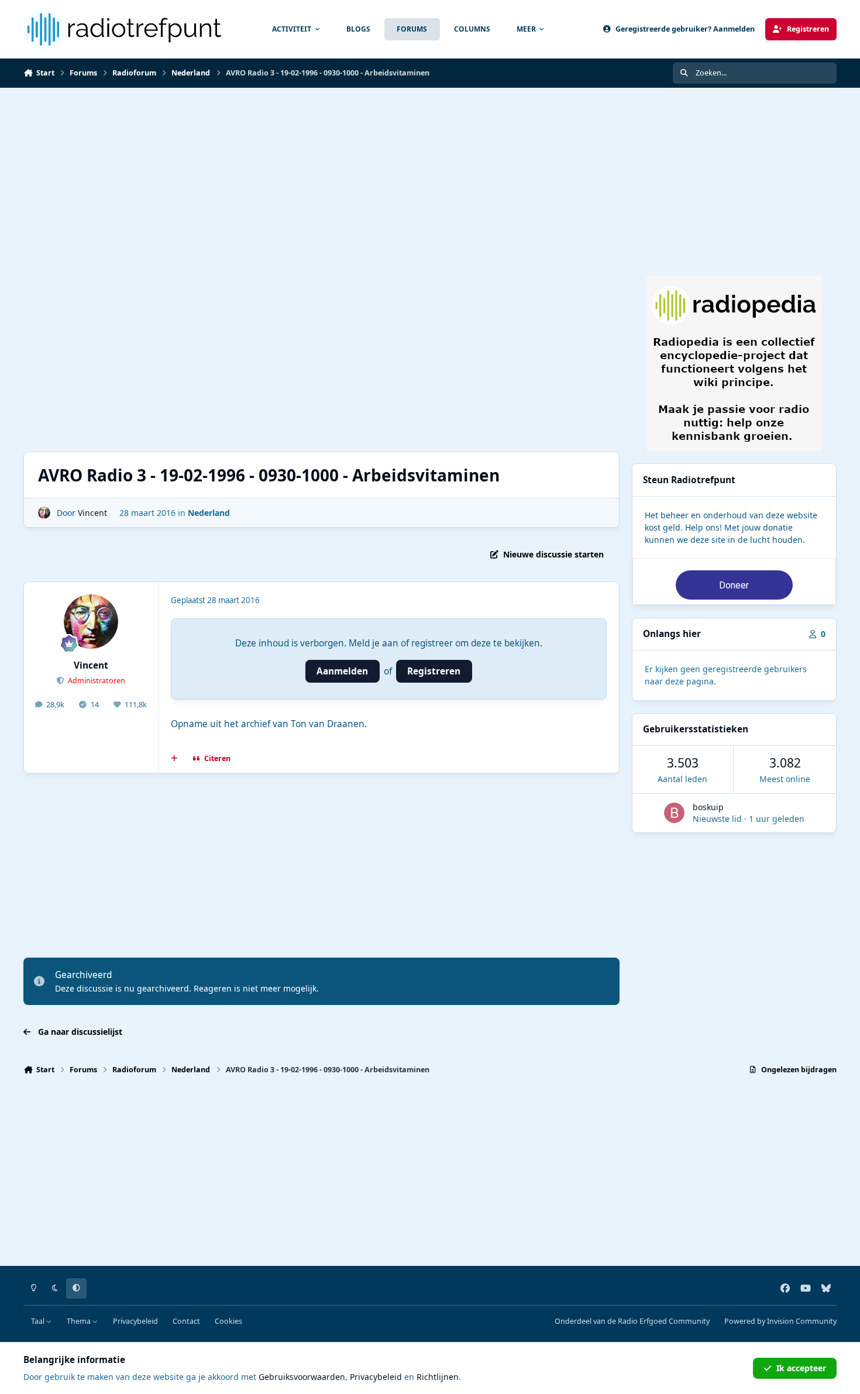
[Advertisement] (430, 175)
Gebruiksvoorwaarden (302, 1376)
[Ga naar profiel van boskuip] (674, 813)
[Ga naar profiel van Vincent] (44, 513)
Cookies (228, 1321)
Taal (38, 1321)
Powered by (780, 1321)
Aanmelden (342, 671)
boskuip (708, 807)
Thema (79, 1321)
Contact (186, 1321)
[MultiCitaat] (174, 758)
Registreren (433, 671)
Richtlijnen (438, 1376)
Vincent (92, 512)
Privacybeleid (135, 1321)
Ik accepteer (801, 1368)
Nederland (209, 512)
